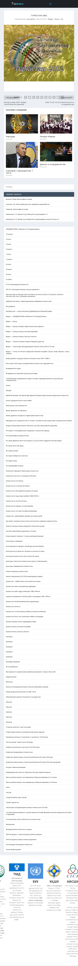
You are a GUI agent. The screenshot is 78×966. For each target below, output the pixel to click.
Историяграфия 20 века (14, 466)
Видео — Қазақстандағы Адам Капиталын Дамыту (25, 326)
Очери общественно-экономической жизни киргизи (25, 732)
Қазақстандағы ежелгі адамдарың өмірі (21, 622)
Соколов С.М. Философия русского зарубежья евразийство (28, 204)
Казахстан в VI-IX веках (14, 481)
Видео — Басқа (11, 321)
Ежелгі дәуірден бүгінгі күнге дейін (19, 400)
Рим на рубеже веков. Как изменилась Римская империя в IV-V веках (31, 777)
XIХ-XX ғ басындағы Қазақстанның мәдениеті (23, 289)
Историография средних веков (17, 436)
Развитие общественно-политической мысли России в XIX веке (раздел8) (33, 762)
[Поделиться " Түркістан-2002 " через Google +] (34, 97)
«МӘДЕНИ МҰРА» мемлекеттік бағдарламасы (23, 229)
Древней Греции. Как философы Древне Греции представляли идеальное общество (37, 395)
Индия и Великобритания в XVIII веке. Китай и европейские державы (31, 426)
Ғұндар (8, 390)
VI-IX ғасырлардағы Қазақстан (17, 284)
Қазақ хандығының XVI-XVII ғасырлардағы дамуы (24, 576)
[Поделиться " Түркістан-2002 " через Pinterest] (42, 97)
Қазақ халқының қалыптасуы (17, 571)
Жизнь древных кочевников (16, 410)
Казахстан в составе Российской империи (21, 511)
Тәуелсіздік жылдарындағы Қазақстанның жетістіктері (26, 807)
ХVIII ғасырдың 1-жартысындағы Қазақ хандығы (24, 834)
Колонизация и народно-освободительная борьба (25, 546)
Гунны (8, 385)
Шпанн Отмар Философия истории (19, 199)
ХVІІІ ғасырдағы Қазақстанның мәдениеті (21, 839)
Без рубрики (10, 306)
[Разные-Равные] (56, 124)
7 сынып (9, 259)
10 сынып (9, 234)
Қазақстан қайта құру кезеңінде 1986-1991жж (23, 591)
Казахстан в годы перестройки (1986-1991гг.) (22, 496)
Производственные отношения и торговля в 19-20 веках (27, 737)
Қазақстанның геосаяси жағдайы (18, 627)
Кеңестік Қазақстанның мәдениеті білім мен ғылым (25, 526)
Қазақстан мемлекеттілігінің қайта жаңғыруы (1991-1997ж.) (28, 596)
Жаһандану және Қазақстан (16, 405)
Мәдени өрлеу (11, 677)
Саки (7, 787)
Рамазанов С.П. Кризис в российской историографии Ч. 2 (27, 214)
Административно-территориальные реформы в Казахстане (28, 301)
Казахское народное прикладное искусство (22, 471)
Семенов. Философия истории (17, 209)
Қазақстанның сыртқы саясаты (17, 632)
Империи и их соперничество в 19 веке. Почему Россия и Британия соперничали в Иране (39, 421)
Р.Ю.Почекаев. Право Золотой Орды (19, 742)
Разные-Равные (47, 136)
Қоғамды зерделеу (13, 662)
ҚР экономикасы (12, 667)
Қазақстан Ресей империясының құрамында (22, 601)
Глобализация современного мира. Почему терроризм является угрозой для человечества (34, 379)
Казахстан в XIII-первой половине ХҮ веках (22, 491)
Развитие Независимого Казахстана (19, 752)
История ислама (12, 451)
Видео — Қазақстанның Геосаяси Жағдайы (22, 331)
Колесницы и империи (14, 541)
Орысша (9, 702)
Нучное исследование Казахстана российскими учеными (27, 687)
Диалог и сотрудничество (53, 164)
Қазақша (9, 637)
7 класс (8, 254)
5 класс (8, 239)
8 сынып (9, 269)
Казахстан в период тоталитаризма (19, 506)
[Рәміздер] (22, 124)
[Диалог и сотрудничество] (56, 151)
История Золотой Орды (14, 446)
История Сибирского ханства (17, 456)
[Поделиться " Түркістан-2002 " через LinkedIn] (46, 97)
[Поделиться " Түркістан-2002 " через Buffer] (50, 97)
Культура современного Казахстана (19, 566)
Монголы (9, 682)
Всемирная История (13, 368)
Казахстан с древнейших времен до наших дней (24, 516)
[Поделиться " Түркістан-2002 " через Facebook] (26, 97)
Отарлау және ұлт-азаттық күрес (18, 727)
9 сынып (9, 279)
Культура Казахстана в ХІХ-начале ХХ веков (22, 556)
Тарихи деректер (12, 802)
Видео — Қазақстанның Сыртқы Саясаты (21, 336)
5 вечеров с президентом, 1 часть (19, 171)
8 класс (8, 264)
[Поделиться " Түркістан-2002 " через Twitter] (30, 97)
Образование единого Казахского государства (23, 697)
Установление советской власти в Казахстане (23, 819)
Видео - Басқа (53, 19)
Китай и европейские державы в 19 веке (21, 531)
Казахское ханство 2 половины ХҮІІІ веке (21, 476)
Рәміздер (10, 136)
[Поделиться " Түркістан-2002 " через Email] (58, 97)
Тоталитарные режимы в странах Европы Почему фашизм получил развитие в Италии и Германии (38, 813)
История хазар (11, 461)
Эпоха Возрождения (13, 849)
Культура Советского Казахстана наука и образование (26, 561)
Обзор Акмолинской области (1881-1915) (21, 692)
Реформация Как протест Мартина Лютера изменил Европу (28, 772)
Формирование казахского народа (19, 829)
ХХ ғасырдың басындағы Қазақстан (19, 844)
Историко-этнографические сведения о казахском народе (27, 431)
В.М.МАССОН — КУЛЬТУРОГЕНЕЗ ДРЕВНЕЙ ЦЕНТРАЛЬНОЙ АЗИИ (29, 311)
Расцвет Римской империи (15, 767)
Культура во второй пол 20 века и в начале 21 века (25, 551)
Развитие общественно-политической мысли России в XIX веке (29, 757)
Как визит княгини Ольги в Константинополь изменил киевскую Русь (31, 521)
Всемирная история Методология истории (21, 373)
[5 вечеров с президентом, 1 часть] (22, 155)
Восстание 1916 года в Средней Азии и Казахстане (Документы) (29, 363)
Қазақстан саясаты (13, 606)
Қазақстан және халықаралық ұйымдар (21, 586)
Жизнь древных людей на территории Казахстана (24, 415)
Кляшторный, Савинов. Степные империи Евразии (24, 536)
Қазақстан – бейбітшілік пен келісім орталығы (23, 581)
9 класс (8, 274)
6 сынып (9, 249)
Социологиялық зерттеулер (16, 797)
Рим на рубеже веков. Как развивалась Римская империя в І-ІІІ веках (31, 782)
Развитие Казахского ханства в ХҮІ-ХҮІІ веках (23, 747)
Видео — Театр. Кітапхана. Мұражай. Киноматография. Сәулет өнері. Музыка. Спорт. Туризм (38, 352)
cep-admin (31, 19)
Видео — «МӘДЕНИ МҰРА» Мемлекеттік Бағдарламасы (26, 316)
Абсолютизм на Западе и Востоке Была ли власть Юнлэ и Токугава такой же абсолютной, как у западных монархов (34, 295)
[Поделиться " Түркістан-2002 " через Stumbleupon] (54, 97)
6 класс (8, 244)
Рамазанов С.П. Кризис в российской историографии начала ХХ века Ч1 (32, 219)
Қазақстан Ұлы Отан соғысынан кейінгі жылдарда (24, 616)
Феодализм (10, 824)
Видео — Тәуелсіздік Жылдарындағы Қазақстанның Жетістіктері (30, 346)
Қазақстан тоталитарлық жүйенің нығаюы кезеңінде (26, 611)
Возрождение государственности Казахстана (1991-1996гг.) (28, 358)
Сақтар (8, 792)
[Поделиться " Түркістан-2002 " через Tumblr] (38, 97)
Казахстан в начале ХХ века (16, 501)
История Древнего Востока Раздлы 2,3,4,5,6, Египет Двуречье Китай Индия (34, 441)
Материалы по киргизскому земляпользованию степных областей (30, 672)
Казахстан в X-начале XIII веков (18, 486)
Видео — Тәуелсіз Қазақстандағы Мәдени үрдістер (25, 341)
